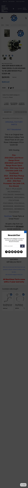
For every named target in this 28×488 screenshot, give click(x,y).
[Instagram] (9, 252)
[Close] (25, 232)
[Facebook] (6, 252)
